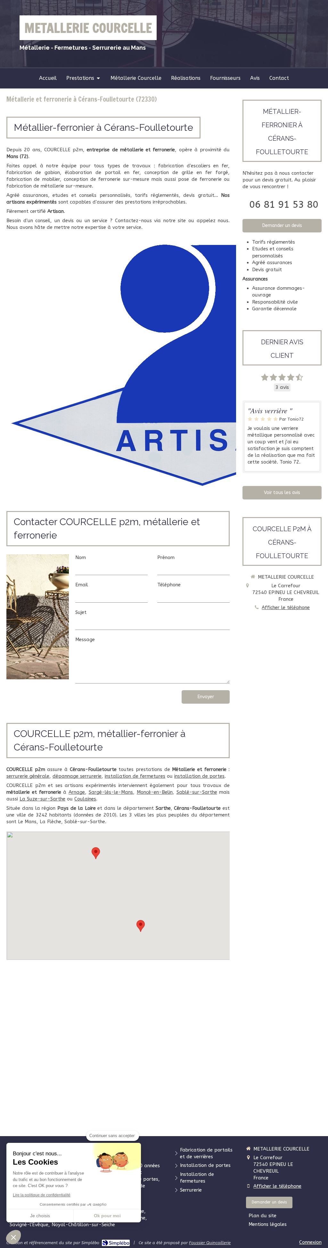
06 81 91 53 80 (283, 204)
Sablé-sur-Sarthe (196, 792)
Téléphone (169, 585)
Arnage (77, 792)
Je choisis (40, 1215)
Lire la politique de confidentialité (41, 1195)
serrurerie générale (27, 776)
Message (85, 639)
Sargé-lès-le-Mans (111, 792)
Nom (80, 557)
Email (81, 585)
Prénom (166, 557)
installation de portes (199, 776)
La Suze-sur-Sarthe (42, 799)
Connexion (310, 1242)
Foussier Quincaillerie (210, 1242)
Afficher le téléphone (286, 607)
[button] (13, 1237)
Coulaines (85, 799)
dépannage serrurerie (77, 776)
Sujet (80, 612)
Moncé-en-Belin (155, 792)
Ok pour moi (107, 1215)
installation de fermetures (135, 776)
